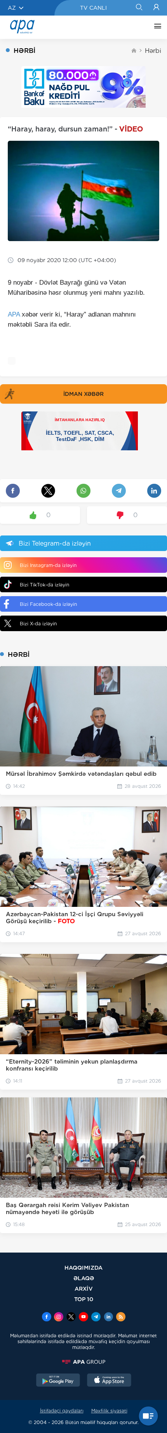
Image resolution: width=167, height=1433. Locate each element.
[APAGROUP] (83, 1362)
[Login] (156, 8)
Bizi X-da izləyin (38, 623)
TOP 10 (83, 1299)
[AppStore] (109, 1381)
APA (14, 314)
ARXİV (84, 1288)
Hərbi (153, 50)
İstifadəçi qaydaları (62, 1411)
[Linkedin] (108, 1317)
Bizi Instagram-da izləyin (48, 565)
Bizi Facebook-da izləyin (48, 604)
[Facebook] (46, 1317)
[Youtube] (83, 1317)
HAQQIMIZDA (83, 1267)
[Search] (139, 7)
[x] (71, 1317)
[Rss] (120, 1317)
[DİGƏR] (155, 27)
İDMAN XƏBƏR (83, 394)
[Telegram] (96, 1317)
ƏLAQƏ (83, 1278)
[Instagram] (58, 1317)
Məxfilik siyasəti (109, 1411)
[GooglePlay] (58, 1381)
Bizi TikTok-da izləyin (44, 585)
